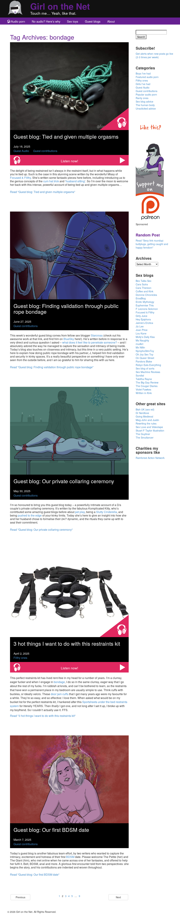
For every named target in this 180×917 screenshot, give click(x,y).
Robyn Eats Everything (148, 365)
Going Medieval (144, 416)
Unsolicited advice (146, 108)
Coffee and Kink (144, 291)
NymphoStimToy (145, 351)
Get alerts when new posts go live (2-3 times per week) (154, 55)
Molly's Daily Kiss (145, 337)
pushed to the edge (30, 515)
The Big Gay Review (147, 382)
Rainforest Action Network (150, 458)
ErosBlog (141, 298)
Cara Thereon (143, 288)
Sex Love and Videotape (149, 427)
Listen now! (69, 160)
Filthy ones (20, 658)
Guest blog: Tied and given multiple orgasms (66, 136)
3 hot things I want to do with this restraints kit (67, 643)
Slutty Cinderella (106, 512)
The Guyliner (143, 434)
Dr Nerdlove (142, 413)
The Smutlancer (144, 437)
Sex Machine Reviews (148, 372)
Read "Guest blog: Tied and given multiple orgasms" (42, 192)
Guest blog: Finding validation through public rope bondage (66, 308)
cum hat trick (51, 181)
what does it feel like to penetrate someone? (89, 342)
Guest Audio (21, 151)
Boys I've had (143, 73)
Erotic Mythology (145, 302)
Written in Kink (144, 393)
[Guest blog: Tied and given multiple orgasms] (69, 86)
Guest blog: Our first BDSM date (51, 829)
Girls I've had (143, 84)
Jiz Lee (140, 326)
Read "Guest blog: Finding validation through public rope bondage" (52, 367)
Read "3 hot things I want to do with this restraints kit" (43, 716)
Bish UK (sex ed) (145, 409)
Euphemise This (145, 305)
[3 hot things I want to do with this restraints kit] (69, 593)
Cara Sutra (142, 284)
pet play (80, 512)
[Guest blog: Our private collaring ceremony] (69, 430)
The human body (145, 105)
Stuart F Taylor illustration (150, 430)
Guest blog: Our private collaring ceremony (64, 481)
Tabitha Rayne (144, 379)
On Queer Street (145, 358)
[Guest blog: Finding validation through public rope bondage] (69, 255)
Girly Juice (141, 316)
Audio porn (18, 21)
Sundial (140, 375)
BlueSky (68, 339)
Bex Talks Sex (143, 281)
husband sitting (75, 181)
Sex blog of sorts (145, 368)
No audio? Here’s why (46, 21)
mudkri (139, 344)
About (111, 21)
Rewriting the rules (146, 423)
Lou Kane (141, 333)
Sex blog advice (144, 101)
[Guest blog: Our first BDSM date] (69, 779)
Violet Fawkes (143, 389)
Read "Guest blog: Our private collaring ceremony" (41, 530)
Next (118, 897)
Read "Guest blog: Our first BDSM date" (34, 874)
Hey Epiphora (143, 319)
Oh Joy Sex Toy (144, 354)
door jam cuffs (59, 694)
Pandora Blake (144, 361)
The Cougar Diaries (147, 386)
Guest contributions (45, 151)
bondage (59, 682)
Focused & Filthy (20, 178)
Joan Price (141, 330)
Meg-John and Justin (147, 420)
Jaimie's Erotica (144, 323)
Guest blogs (92, 21)
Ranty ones (142, 98)
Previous (20, 897)
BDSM (70, 857)
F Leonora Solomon (147, 309)
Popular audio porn (146, 94)
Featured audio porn (147, 77)
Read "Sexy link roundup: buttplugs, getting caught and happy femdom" (152, 244)
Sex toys (72, 21)
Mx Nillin (140, 347)
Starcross (97, 335)
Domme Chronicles (146, 295)
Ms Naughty (142, 340)
